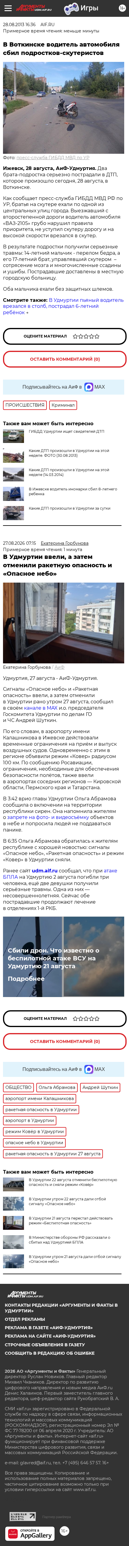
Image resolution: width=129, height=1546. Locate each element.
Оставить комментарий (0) (65, 359)
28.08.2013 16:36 (19, 24)
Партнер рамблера (56, 1517)
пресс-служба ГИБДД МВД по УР (52, 157)
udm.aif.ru (45, 871)
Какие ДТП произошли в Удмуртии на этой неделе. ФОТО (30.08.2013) (69, 453)
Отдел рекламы (25, 1319)
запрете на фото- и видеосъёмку (48, 817)
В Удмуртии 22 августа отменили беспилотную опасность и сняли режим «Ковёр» (73, 1182)
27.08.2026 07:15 (19, 543)
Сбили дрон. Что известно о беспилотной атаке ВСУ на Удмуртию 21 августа (53, 958)
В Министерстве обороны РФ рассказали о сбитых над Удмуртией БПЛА (69, 1239)
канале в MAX (41, 708)
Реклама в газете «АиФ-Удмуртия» (49, 1327)
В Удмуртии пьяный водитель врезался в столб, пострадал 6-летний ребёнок (63, 306)
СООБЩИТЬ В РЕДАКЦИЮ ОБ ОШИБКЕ (49, 1353)
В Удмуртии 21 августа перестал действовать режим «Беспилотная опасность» (71, 1220)
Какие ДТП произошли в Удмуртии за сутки (69, 508)
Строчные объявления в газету (45, 1344)
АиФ (59, 667)
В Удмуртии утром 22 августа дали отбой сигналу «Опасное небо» (67, 1201)
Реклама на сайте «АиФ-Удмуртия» (50, 1336)
